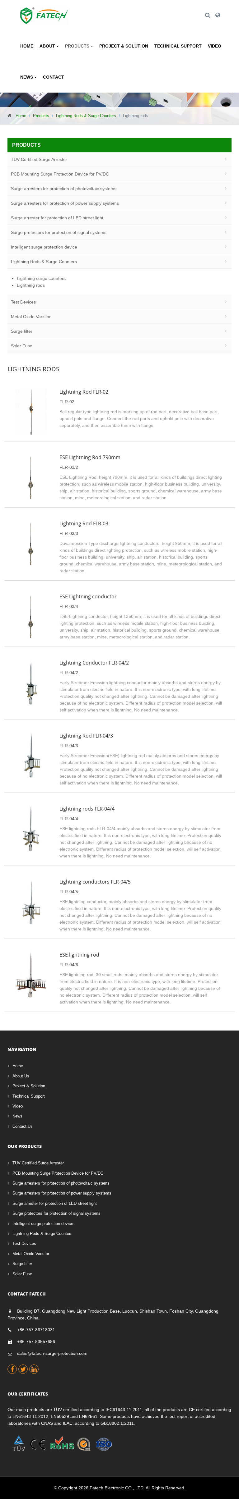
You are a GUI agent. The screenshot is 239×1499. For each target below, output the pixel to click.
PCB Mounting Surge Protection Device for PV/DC (60, 173)
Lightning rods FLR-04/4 (87, 808)
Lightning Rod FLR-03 (83, 523)
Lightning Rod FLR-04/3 (86, 735)
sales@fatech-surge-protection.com (52, 1353)
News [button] (27, 77)
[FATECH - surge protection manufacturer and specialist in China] (44, 11)
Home (26, 45)
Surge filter (21, 331)
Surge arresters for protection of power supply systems (65, 203)
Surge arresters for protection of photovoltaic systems (63, 188)
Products (41, 115)
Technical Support (178, 45)
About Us (20, 1076)
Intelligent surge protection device (44, 247)
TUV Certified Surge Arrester (39, 159)
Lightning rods (31, 285)
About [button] (48, 45)
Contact (53, 77)
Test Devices (23, 301)
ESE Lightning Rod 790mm (89, 457)
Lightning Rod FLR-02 (83, 391)
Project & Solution (123, 45)
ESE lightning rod (79, 954)
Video (214, 45)
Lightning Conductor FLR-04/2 (94, 662)
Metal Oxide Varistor (31, 316)
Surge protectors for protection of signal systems (58, 232)
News (17, 1116)
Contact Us (22, 1126)
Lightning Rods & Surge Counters (86, 115)
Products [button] (78, 45)
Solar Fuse (21, 345)
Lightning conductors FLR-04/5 (95, 881)
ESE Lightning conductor (88, 596)
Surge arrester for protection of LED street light (57, 217)
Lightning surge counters (41, 278)
